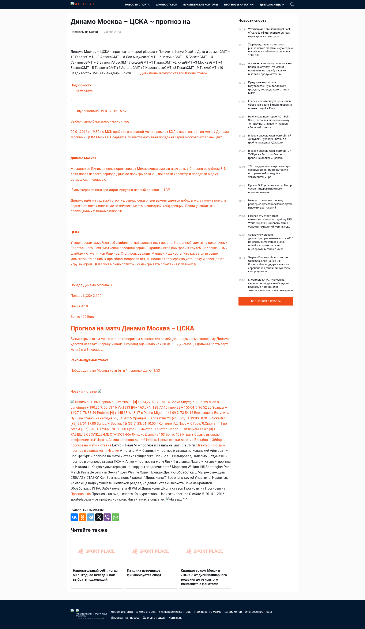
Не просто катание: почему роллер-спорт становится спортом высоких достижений (270, 204)
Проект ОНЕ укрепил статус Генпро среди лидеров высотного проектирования (270, 189)
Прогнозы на (81, 494)
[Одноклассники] (82, 517)
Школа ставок (166, 4)
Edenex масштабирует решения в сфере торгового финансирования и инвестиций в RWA (270, 105)
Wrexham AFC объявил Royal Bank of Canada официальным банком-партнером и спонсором (269, 32)
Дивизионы (149, 73)
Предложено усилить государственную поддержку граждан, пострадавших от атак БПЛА (268, 88)
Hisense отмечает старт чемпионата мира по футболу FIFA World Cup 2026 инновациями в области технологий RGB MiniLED (270, 221)
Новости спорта (137, 4)
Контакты (175, 617)
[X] (99, 517)
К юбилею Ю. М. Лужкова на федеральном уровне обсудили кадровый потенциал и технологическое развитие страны (270, 285)
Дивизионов (233, 611)
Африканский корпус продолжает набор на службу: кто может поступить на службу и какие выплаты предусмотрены (270, 69)
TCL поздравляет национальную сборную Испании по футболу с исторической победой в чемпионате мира (269, 172)
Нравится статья (84, 391)
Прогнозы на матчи (238, 4)
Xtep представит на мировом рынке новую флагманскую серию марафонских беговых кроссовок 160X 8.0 (270, 50)
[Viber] (107, 517)
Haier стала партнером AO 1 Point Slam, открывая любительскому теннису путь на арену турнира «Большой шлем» (269, 122)
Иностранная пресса (125, 617)
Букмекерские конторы (200, 4)
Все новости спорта (266, 301)
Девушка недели (272, 4)
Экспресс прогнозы (258, 611)
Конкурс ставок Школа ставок (183, 73)
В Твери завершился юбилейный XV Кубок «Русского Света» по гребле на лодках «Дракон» (269, 139)
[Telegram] (90, 517)
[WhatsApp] (115, 517)
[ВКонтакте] (74, 517)
